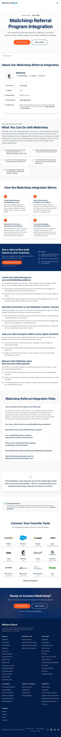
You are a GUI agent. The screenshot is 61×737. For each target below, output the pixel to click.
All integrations (7, 55)
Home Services (46, 648)
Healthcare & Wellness (47, 668)
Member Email (5, 662)
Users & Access (6, 676)
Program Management (8, 668)
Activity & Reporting (7, 674)
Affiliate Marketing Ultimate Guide (50, 698)
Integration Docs (26, 692)
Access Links (23, 85)
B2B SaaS (44, 654)
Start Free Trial (22, 42)
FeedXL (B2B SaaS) (7, 701)
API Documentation (27, 695)
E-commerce (45, 665)
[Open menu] (57, 2)
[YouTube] (58, 729)
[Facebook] (55, 729)
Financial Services (46, 659)
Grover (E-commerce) (7, 692)
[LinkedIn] (51, 729)
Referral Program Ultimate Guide (50, 695)
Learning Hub (45, 690)
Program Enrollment (7, 654)
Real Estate (44, 671)
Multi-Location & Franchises (49, 656)
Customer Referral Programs (29, 642)
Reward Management (7, 671)
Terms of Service (50, 106)
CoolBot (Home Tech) (7, 698)
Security (33, 731)
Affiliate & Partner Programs (29, 648)
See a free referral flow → (35, 611)
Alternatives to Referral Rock (49, 701)
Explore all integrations (30, 580)
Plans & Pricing (6, 645)
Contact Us (5, 720)
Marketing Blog (46, 687)
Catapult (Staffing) (6, 690)
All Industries (45, 639)
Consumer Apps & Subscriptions (50, 662)
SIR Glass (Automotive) (8, 695)
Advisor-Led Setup (27, 687)
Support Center (26, 690)
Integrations (26, 15)
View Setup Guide (25, 100)
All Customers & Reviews (8, 687)
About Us (4, 711)
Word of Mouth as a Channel (49, 692)
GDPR (38, 731)
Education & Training (47, 674)
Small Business (45, 642)
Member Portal (6, 659)
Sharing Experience (7, 656)
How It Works (5, 642)
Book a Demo (39, 42)
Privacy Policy (26, 108)
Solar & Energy (45, 651)
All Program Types (26, 639)
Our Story (4, 714)
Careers (4, 717)
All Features (5, 639)
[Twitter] (48, 729)
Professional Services (47, 645)
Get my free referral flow (12, 262)
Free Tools (44, 704)
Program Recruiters (7, 679)
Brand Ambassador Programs (29, 645)
